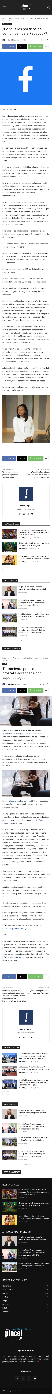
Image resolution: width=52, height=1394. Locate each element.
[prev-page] (3, 569)
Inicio (4, 18)
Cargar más (25, 641)
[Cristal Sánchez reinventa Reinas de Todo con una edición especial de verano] (9, 560)
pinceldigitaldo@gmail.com (23, 1329)
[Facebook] (20, 513)
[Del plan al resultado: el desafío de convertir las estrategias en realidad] (9, 591)
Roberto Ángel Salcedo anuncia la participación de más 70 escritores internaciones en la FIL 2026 (32, 602)
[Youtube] (32, 513)
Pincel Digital (12, 40)
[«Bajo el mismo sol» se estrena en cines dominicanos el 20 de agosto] (9, 547)
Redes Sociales (13, 18)
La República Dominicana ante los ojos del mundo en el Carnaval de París (39, 474)
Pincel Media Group (21, 1391)
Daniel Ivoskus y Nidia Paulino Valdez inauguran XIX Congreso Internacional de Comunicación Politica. (34, 532)
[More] (45, 46)
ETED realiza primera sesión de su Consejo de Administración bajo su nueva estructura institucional (32, 630)
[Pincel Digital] (4, 40)
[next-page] (7, 569)
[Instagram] (24, 513)
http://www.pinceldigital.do (26, 509)
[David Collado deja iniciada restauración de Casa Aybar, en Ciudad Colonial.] (9, 618)
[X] (28, 513)
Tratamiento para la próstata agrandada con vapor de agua (12, 474)
